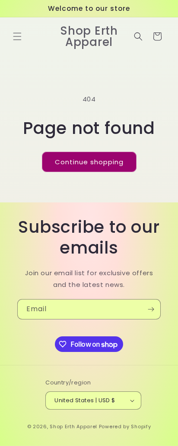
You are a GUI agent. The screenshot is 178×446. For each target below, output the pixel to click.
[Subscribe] (150, 309)
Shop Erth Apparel (73, 426)
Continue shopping (89, 161)
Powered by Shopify (125, 426)
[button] (17, 36)
